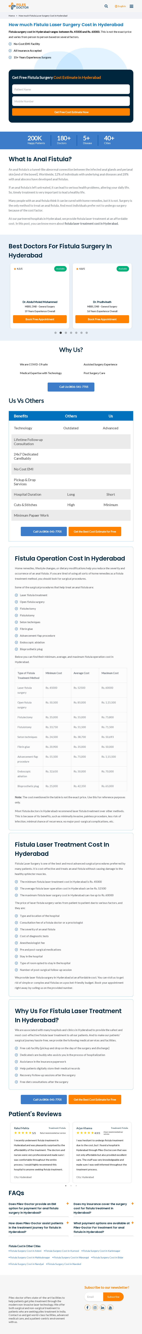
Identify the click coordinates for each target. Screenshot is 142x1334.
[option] (39, 296)
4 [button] (71, 333)
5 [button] (76, 333)
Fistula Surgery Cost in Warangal (71, 1257)
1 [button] (55, 333)
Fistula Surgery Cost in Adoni (25, 1250)
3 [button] (66, 333)
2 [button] (60, 333)
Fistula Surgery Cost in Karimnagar (101, 1250)
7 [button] (86, 333)
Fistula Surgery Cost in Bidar (108, 1257)
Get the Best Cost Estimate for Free (95, 531)
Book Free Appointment (39, 319)
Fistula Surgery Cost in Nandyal (27, 1263)
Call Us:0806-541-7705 (47, 531)
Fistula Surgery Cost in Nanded (64, 1263)
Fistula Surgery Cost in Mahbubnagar (30, 1257)
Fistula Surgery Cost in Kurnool (62, 1250)
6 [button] (81, 333)
